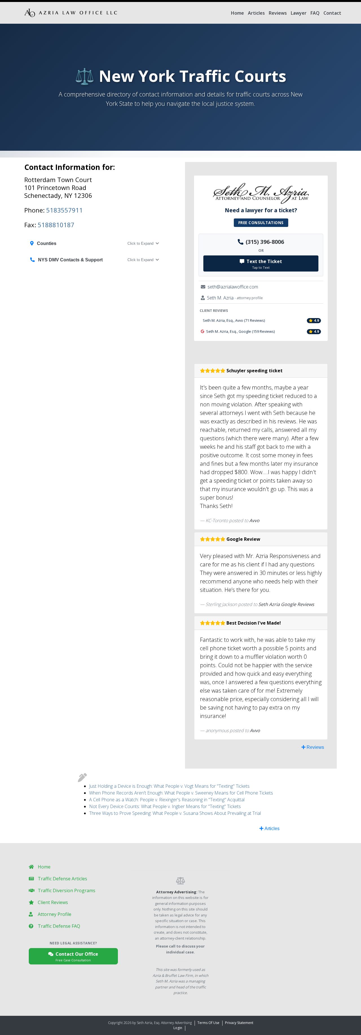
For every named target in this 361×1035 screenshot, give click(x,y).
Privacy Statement (239, 1022)
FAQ (315, 13)
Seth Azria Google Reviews (286, 604)
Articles (256, 13)
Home (237, 13)
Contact (332, 13)
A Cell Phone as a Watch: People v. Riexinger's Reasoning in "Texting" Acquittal (167, 800)
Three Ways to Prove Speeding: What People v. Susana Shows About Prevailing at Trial (175, 813)
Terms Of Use (208, 1022)
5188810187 (56, 224)
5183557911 (64, 210)
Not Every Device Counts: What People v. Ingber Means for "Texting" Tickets (165, 806)
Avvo (254, 520)
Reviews (278, 13)
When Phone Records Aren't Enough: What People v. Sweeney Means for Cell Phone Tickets (181, 793)
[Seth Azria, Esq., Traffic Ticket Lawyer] (71, 13)
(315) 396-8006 (265, 242)
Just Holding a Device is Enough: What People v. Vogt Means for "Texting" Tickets (169, 786)
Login (177, 1027)
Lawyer (299, 13)
